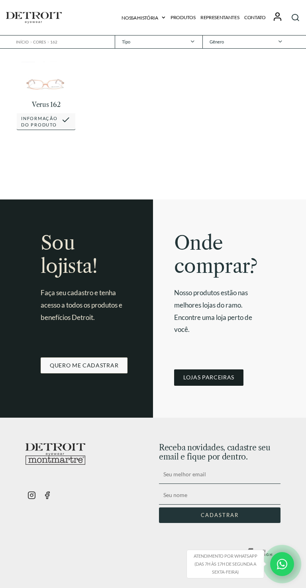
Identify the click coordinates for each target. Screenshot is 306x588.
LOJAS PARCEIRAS (208, 377)
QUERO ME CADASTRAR (84, 365)
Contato (255, 17)
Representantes (219, 17)
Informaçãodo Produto (39, 121)
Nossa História (140, 18)
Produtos (183, 17)
